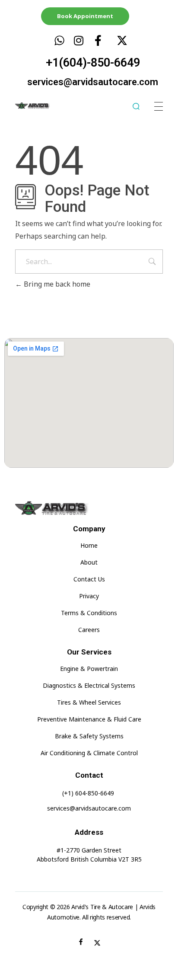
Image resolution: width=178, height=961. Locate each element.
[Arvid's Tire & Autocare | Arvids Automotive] (40, 105)
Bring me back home (56, 284)
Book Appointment (85, 16)
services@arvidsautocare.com (92, 82)
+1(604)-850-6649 (93, 63)
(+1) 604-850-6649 (88, 793)
